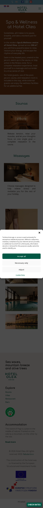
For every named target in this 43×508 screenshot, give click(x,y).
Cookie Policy (20, 275)
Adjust (21, 269)
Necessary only (21, 263)
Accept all (21, 256)
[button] (39, 232)
